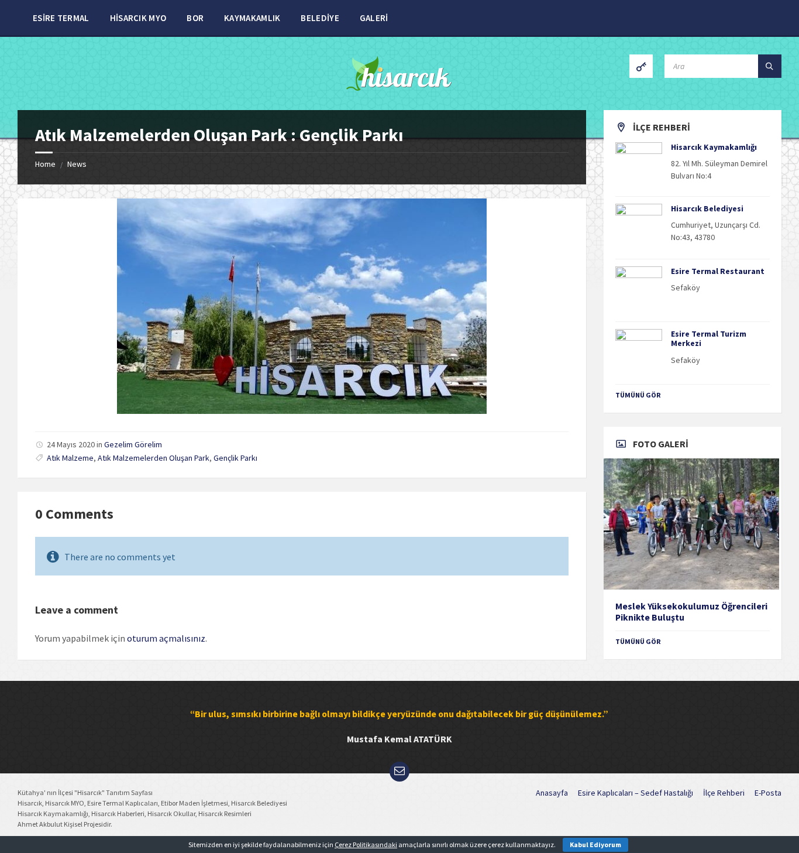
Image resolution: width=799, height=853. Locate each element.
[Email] (399, 772)
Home (45, 164)
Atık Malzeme (70, 458)
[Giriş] (641, 66)
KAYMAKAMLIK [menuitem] (252, 17)
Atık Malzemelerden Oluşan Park (153, 458)
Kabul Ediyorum (595, 844)
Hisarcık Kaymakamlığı (714, 147)
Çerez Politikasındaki (366, 844)
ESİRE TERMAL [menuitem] (61, 17)
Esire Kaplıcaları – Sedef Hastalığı (635, 792)
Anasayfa (552, 792)
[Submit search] (769, 66)
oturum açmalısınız (166, 638)
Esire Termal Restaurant (717, 271)
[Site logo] (399, 87)
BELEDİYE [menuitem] (320, 17)
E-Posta (768, 792)
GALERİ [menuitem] (374, 17)
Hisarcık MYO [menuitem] (138, 17)
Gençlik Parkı (235, 458)
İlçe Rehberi (724, 792)
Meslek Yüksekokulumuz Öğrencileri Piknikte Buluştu (691, 612)
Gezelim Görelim (133, 444)
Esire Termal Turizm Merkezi (708, 338)
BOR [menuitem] (195, 17)
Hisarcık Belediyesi (707, 208)
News (77, 164)
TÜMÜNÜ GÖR (638, 394)
